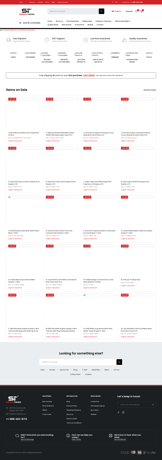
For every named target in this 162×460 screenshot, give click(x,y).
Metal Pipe (96, 370)
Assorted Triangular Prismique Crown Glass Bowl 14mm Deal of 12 (98, 134)
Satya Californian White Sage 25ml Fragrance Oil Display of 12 (97, 183)
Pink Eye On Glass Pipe (131, 280)
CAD (20, 2)
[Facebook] (112, 2)
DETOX (149, 57)
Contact (40, 2)
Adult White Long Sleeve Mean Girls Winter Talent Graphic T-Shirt (97, 329)
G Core (116, 370)
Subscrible (153, 404)
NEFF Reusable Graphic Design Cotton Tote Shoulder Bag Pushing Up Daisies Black (61, 330)
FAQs (47, 2)
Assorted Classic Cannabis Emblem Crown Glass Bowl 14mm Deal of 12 (135, 134)
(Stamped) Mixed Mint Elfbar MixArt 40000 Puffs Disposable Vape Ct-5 (60, 134)
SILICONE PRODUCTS (81, 60)
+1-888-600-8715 (16, 419)
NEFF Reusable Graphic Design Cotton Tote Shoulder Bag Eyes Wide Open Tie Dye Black (23, 330)
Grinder (52, 370)
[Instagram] (116, 2)
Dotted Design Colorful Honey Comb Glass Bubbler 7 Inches (98, 281)
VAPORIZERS (30, 57)
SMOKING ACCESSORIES (64, 60)
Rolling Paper (75, 374)
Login (53, 2)
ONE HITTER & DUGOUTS (98, 60)
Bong (75, 370)
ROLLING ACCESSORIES (47, 60)
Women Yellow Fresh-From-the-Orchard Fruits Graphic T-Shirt (59, 232)
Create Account (62, 2)
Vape (42, 370)
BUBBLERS (115, 57)
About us (32, 2)
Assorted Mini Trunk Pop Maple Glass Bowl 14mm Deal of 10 (136, 329)
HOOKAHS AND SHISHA (132, 60)
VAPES (13, 57)
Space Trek (64, 370)
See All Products (150, 90)
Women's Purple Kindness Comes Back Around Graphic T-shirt (99, 232)
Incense (88, 374)
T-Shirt (84, 370)
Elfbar (107, 370)
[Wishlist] (136, 11)
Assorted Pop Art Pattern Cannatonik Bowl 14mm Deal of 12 (61, 281)
